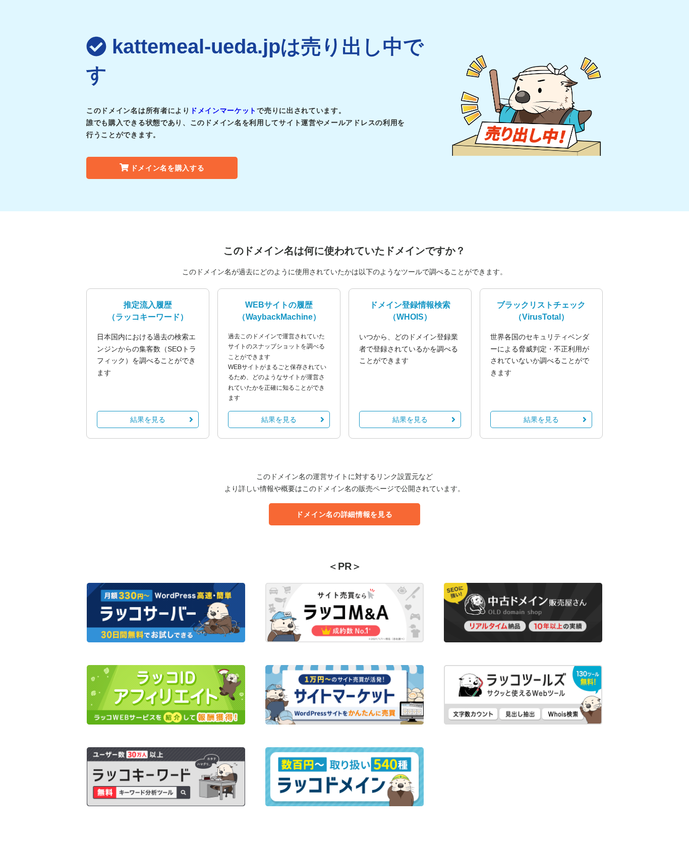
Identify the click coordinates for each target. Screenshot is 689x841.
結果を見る (147, 419)
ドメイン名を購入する (168, 168)
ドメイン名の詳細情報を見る (344, 514)
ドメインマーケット (223, 110)
